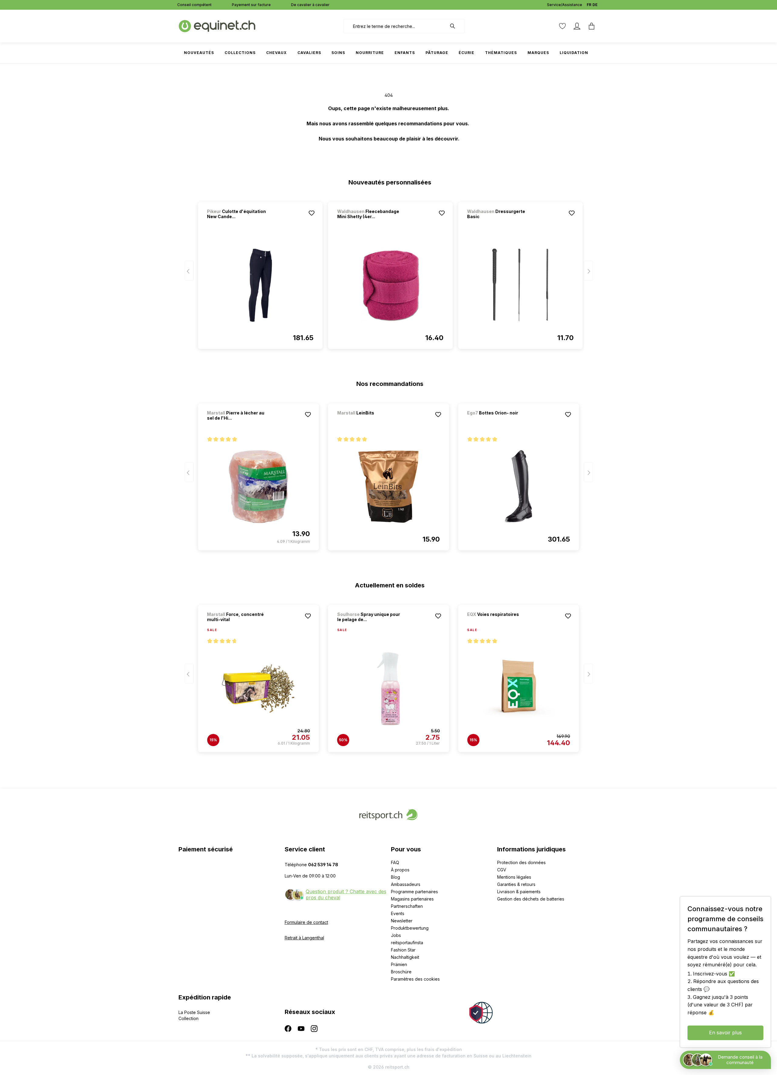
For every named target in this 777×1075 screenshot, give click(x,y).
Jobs (396, 935)
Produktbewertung (410, 928)
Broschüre (401, 971)
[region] (389, 273)
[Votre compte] (577, 26)
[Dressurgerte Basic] (520, 285)
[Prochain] (588, 271)
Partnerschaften (407, 906)
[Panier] (591, 26)
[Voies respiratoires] (499, 622)
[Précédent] (189, 271)
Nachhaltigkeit (405, 957)
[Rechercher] (455, 26)
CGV (501, 869)
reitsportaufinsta (407, 942)
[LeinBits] (369, 421)
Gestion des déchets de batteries (530, 898)
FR (589, 4)
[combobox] (395, 26)
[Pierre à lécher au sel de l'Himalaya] (258, 486)
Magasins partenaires (412, 898)
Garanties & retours (516, 884)
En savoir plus (725, 1032)
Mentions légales (514, 877)
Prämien (399, 964)
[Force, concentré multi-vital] (258, 688)
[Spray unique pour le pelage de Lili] (388, 688)
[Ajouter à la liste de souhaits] (312, 213)
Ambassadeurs (405, 884)
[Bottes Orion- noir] (499, 421)
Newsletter (401, 920)
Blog (395, 877)
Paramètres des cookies (415, 979)
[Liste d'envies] (562, 26)
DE (595, 4)
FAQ (395, 862)
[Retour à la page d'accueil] (217, 25)
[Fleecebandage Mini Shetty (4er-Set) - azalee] (390, 285)
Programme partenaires (414, 891)
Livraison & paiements (519, 891)
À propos (400, 869)
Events (397, 913)
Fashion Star (403, 949)
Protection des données (521, 862)
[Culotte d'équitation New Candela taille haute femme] (260, 285)
